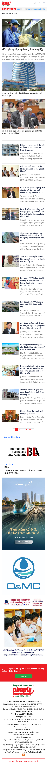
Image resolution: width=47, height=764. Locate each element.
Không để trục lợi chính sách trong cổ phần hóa (32, 412)
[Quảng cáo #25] (23, 443)
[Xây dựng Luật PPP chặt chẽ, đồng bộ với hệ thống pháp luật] (10, 306)
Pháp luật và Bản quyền (26, 686)
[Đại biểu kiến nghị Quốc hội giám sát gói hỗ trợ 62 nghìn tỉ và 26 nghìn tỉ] (23, 114)
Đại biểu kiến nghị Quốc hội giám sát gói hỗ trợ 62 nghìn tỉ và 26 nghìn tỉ (22, 132)
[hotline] (35, 3)
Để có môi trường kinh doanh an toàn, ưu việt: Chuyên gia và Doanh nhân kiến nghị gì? (32, 325)
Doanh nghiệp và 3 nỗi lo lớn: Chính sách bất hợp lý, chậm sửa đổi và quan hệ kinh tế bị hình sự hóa (32, 369)
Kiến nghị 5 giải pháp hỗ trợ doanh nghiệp (22, 49)
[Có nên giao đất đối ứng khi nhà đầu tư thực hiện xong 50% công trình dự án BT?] (10, 349)
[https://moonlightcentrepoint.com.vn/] (23, 537)
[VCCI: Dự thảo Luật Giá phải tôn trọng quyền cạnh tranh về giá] (23, 76)
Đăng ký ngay (23, 630)
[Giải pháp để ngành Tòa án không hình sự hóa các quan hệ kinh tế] (10, 171)
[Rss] (23, 709)
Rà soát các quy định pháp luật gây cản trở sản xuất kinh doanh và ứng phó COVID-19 (32, 190)
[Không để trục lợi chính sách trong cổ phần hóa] (10, 416)
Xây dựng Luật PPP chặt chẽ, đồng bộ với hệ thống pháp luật (31, 304)
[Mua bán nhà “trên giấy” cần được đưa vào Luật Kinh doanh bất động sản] (10, 394)
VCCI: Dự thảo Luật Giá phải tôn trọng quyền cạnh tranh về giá (22, 94)
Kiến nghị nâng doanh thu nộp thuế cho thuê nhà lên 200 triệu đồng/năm (32, 147)
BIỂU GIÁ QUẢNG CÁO (31, 715)
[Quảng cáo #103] (23, 489)
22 (30, 430)
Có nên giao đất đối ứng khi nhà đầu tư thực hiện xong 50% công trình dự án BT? (32, 347)
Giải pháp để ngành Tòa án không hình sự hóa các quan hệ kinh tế (32, 168)
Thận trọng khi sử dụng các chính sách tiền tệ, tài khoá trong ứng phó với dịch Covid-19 (32, 236)
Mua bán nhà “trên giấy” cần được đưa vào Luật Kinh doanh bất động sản (32, 392)
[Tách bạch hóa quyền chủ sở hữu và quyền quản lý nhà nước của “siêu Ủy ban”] (10, 261)
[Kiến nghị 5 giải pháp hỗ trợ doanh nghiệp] (23, 33)
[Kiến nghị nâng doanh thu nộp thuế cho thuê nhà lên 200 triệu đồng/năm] (10, 150)
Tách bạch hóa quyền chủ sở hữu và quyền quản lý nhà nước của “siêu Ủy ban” (32, 259)
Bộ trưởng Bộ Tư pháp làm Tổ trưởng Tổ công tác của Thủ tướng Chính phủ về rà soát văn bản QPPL (32, 281)
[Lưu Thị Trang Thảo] (23, 581)
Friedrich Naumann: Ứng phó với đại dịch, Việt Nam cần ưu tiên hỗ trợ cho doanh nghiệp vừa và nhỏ (32, 213)
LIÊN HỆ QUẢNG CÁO (15, 715)
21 (26, 430)
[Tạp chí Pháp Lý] (7, 3)
